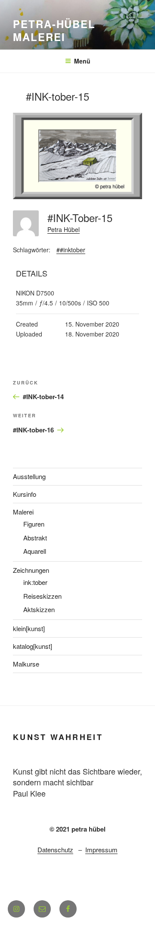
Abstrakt (35, 537)
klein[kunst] (29, 628)
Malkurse (26, 663)
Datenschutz (55, 849)
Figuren (33, 523)
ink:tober (35, 582)
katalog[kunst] (32, 646)
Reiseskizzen (42, 595)
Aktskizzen (39, 609)
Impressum (101, 849)
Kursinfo (24, 494)
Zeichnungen (31, 570)
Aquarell (34, 551)
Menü (82, 61)
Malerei (23, 511)
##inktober (70, 249)
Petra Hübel (63, 229)
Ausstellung (29, 476)
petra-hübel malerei (54, 30)
